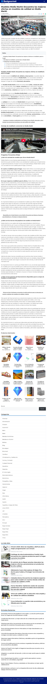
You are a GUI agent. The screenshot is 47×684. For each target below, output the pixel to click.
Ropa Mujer (5, 529)
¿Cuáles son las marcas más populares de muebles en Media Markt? (23, 64)
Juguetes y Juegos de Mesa (10, 505)
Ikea (3, 493)
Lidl (3, 511)
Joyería (4, 502)
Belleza (4, 442)
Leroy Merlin (5, 508)
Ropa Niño (5, 535)
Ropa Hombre (6, 526)
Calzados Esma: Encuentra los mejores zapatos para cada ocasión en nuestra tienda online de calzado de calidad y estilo (28, 579)
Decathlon (5, 466)
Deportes (4, 469)
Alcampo (4, 418)
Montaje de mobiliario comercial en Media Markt (16, 59)
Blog (4, 3)
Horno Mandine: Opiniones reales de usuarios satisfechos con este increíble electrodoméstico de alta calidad (27, 587)
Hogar (4, 490)
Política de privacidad (26, 678)
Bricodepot (5, 448)
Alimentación (6, 421)
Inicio (2, 3)
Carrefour (5, 454)
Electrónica (5, 478)
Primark (4, 523)
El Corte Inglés (6, 472)
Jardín (4, 499)
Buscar (3, 406)
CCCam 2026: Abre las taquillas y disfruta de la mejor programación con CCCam (27, 547)
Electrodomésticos (7, 475)
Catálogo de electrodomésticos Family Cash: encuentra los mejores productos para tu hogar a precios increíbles (28, 556)
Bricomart (5, 451)
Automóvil (5, 427)
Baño (3, 430)
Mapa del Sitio (35, 678)
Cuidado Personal (7, 463)
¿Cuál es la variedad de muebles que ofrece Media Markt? (20, 63)
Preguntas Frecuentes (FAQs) (11, 61)
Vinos (3, 537)
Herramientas (6, 484)
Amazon (4, 424)
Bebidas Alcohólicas (7, 436)
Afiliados (41, 678)
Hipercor (4, 487)
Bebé (3, 433)
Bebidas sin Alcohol (7, 439)
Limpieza (4, 514)
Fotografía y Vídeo (7, 481)
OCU (3, 520)
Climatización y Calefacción (10, 457)
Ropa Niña (5, 532)
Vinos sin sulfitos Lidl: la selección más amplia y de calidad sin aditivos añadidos (28, 594)
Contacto (18, 678)
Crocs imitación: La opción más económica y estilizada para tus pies (28, 602)
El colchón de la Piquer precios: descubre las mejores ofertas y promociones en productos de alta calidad (27, 564)
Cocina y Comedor (7, 460)
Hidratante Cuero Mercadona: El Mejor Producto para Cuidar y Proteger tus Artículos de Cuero (27, 572)
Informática (5, 496)
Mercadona (5, 517)
